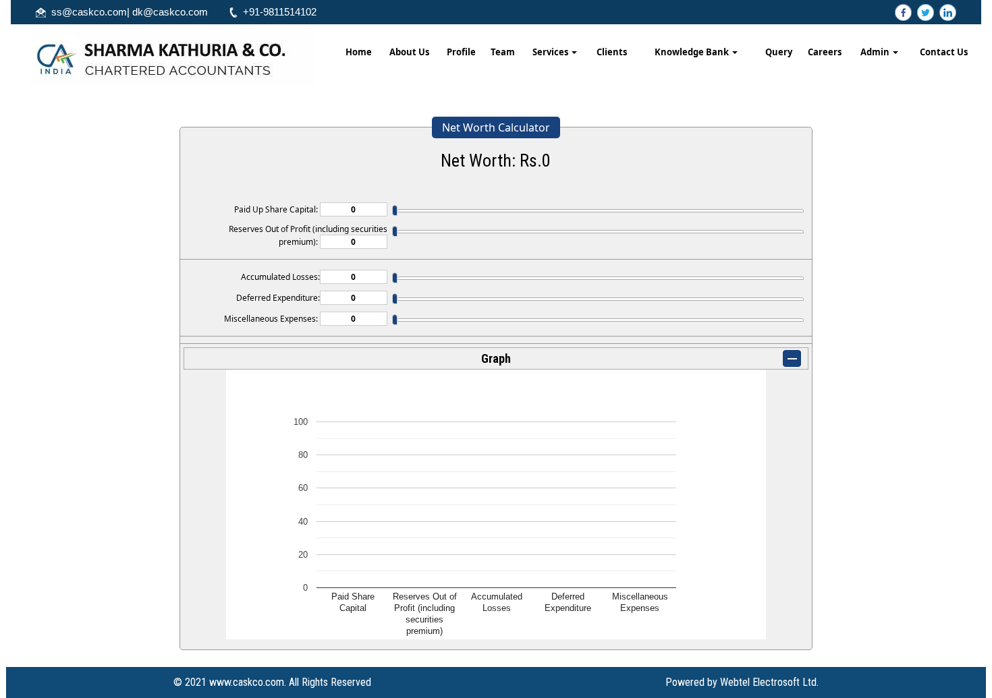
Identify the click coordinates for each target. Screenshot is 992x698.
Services (551, 52)
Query (778, 52)
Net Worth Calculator (496, 127)
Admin (875, 52)
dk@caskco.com (170, 12)
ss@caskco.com (89, 12)
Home (359, 52)
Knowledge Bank (693, 52)
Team (503, 52)
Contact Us (944, 52)
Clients (612, 52)
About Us (409, 52)
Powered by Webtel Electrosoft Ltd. (742, 682)
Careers (825, 52)
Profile (461, 52)
